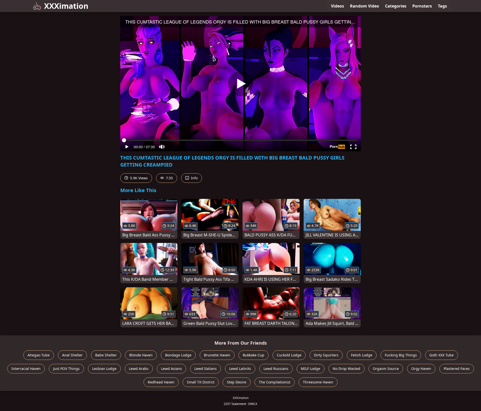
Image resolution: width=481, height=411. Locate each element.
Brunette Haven (217, 355)
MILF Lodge (310, 368)
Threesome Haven (318, 382)
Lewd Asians (171, 368)
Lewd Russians (276, 368)
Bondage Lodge (178, 355)
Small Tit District (200, 382)
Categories (395, 6)
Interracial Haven (26, 368)
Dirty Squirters (326, 355)
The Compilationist (274, 382)
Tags (442, 6)
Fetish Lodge (361, 355)
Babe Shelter (106, 355)
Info (194, 178)
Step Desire (236, 382)
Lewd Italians (205, 368)
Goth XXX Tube (441, 355)
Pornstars (422, 6)
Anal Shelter (72, 355)
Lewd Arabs (139, 368)
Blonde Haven (141, 355)
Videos (337, 6)
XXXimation (66, 6)
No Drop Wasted (346, 368)
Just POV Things (66, 368)
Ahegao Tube (39, 355)
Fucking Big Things (401, 355)
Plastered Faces (457, 368)
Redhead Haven (161, 382)
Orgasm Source (386, 368)
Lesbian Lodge (104, 368)
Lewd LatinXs (240, 368)
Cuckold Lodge (289, 355)
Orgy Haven (421, 368)
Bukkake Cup (253, 355)
